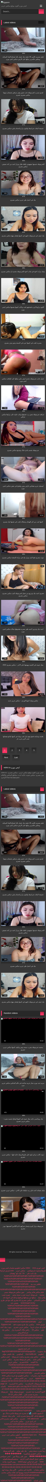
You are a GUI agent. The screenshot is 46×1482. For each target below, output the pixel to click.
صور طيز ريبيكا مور (20, 1456)
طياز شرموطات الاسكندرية (35, 1384)
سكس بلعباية (38, 1481)
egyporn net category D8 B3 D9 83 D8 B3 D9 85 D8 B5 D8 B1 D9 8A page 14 (23, 1381)
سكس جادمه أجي (16, 1421)
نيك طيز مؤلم (22, 1451)
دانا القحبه (34, 1362)
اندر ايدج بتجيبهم (24, 1349)
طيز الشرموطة (8, 1451)
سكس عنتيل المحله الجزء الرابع (32, 1459)
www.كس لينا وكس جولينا (27, 1462)
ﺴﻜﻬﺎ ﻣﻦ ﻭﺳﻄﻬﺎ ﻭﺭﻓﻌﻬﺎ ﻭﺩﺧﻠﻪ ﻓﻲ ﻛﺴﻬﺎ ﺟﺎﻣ (19, 1298)
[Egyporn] (19, 2)
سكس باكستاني (39, 1300)
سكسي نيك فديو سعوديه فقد (23, 1324)
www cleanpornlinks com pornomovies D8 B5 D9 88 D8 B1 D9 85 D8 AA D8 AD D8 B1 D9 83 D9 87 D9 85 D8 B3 (23, 1464)
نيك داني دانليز (6, 1378)
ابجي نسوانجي (5, 1456)
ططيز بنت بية (36, 1284)
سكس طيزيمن (39, 1373)
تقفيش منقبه (41, 1411)
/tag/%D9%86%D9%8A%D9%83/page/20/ (18, 1351)
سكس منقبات (39, 1470)
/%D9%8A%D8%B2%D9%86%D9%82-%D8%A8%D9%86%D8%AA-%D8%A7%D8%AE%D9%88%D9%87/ (20, 1478)
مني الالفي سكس (20, 1378)
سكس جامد (37, 1359)
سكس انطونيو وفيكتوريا (32, 1454)
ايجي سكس (5, 1357)
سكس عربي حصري (21, 1327)
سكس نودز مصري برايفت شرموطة (25, 1357)
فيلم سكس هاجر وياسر (35, 1292)
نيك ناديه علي (32, 1273)
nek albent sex (33, 1419)
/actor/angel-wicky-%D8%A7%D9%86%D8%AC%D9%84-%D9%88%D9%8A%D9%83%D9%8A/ (23, 1305)
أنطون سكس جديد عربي (11, 1435)
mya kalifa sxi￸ (30, 1354)
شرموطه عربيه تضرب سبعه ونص (24, 1295)
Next (6, 757)
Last (16, 757)
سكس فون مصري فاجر (9, 1419)
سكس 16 (35, 1330)
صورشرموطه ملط (17, 1392)
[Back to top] (2, 1260)
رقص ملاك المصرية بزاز (20, 1330)
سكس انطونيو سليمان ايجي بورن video (15, 1268)
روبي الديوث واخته (9, 1462)
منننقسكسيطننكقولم (10, 1459)
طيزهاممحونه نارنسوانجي (36, 1271)
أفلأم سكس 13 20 (15, 1394)
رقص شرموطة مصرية (22, 1359)
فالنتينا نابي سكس (25, 1470)
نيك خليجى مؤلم (8, 1354)
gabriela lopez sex (29, 1435)
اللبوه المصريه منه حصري (35, 1392)
